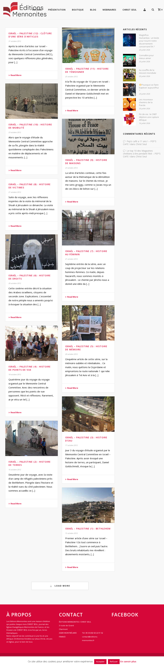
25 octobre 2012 (71, 76)
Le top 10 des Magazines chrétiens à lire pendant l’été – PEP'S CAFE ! (141, 153)
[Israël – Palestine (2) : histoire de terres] (31, 438)
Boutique (78, 9)
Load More (62, 585)
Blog (93, 9)
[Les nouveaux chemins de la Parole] (129, 104)
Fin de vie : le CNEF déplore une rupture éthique (149, 117)
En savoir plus (128, 661)
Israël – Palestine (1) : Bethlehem (88, 528)
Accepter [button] (100, 661)
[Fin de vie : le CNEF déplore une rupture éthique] (129, 119)
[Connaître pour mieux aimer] (129, 60)
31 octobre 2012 (14, 41)
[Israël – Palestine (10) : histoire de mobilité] (31, 101)
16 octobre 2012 (14, 469)
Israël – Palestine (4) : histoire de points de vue (29, 368)
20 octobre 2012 (14, 283)
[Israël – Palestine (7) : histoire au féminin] (88, 227)
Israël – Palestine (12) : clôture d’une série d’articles (30, 35)
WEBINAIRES (109, 9)
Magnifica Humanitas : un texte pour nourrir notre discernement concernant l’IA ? (149, 41)
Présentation (57, 9)
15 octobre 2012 (71, 533)
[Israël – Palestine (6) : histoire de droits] (31, 252)
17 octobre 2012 (71, 445)
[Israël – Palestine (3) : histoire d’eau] (88, 414)
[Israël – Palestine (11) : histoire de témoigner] (88, 45)
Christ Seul (130, 9)
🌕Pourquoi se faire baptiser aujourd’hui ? (149, 87)
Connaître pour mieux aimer (146, 57)
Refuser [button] (114, 661)
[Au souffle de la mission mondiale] (129, 75)
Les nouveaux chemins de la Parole (146, 102)
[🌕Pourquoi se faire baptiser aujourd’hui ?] (129, 89)
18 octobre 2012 (14, 374)
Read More (16, 75)
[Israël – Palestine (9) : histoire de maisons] (88, 136)
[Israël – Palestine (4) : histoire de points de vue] (31, 343)
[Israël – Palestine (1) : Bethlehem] (88, 505)
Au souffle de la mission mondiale (147, 71)
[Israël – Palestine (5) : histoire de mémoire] (88, 323)
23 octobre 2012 (14, 132)
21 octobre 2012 (14, 192)
